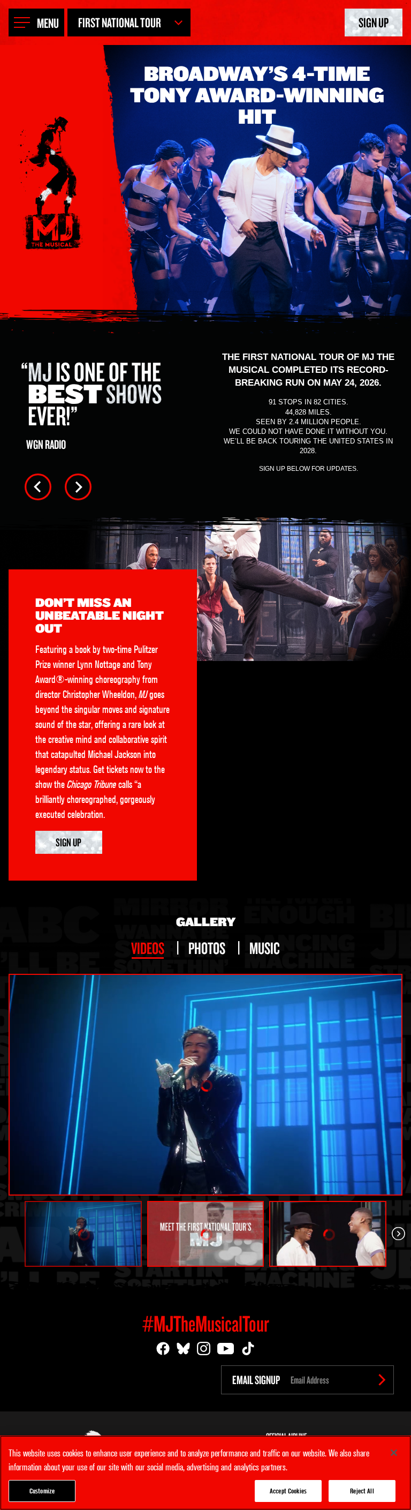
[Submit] (382, 1380)
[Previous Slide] (38, 487)
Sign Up (374, 22)
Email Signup (256, 1379)
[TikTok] (248, 1348)
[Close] (394, 1452)
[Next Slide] (78, 487)
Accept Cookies (288, 1490)
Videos (147, 948)
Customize (42, 1490)
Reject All (362, 1490)
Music (264, 948)
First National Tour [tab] (119, 22)
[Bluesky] (183, 1348)
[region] (205, 1473)
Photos (206, 948)
